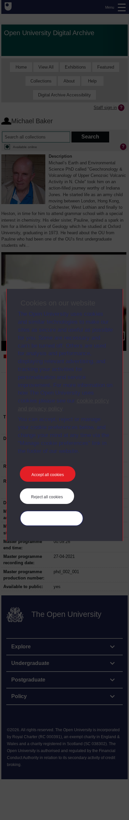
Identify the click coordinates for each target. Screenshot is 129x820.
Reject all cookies (47, 497)
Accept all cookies (47, 474)
